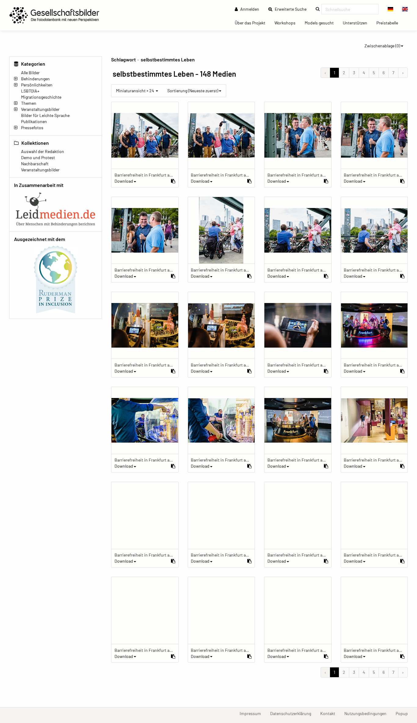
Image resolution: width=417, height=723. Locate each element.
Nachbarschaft (35, 163)
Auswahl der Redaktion (42, 151)
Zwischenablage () (382, 45)
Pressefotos (32, 127)
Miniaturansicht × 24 (135, 90)
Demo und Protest (38, 157)
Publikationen (34, 121)
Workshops (287, 22)
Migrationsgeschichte (41, 97)
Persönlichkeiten (37, 84)
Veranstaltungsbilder (40, 109)
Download (123, 181)
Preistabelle (389, 22)
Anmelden (249, 9)
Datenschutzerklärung (293, 713)
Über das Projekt (252, 22)
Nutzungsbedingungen (367, 713)
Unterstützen (357, 22)
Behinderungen (35, 78)
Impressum (253, 713)
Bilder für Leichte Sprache (45, 115)
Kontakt (330, 713)
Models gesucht (321, 22)
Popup (404, 713)
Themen (28, 103)
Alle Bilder (30, 72)
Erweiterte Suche (292, 9)
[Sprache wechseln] (390, 9)
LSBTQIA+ (30, 90)
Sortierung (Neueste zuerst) (192, 90)
